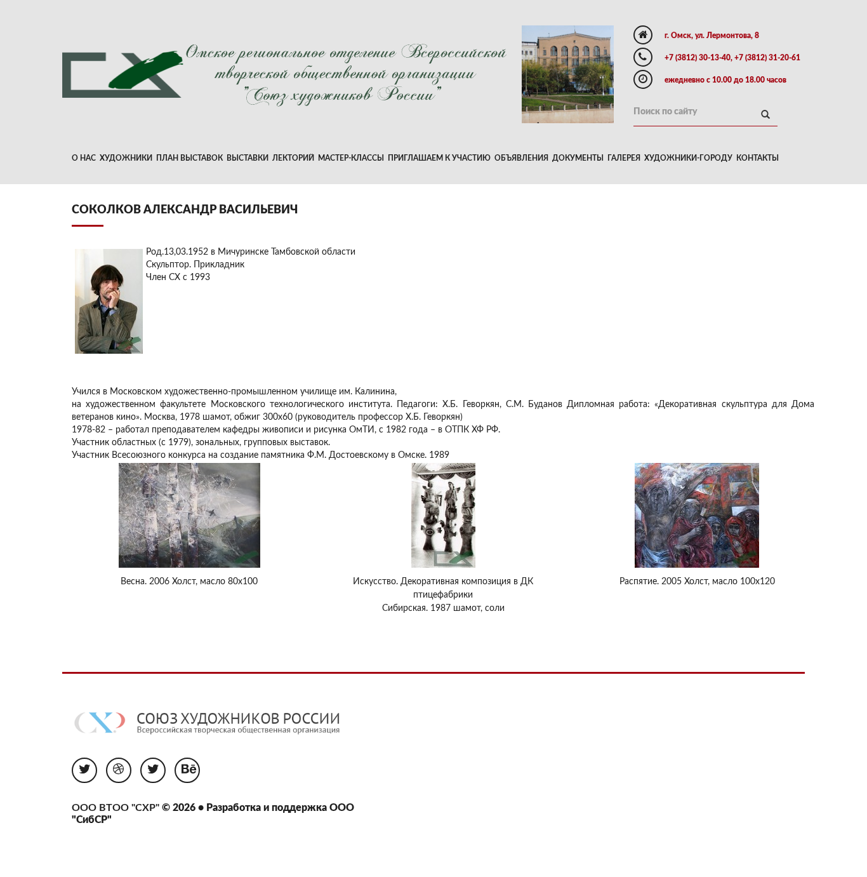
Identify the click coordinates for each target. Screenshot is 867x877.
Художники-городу (688, 158)
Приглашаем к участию (439, 158)
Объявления (521, 158)
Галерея (623, 158)
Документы (578, 158)
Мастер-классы (351, 158)
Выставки (247, 158)
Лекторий (293, 158)
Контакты (757, 158)
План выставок (189, 158)
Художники (126, 158)
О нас (84, 158)
